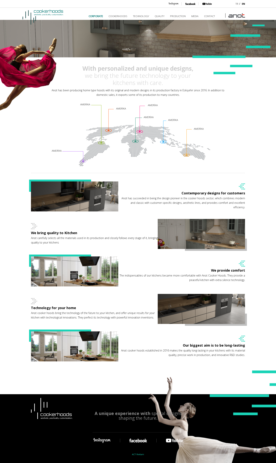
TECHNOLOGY (141, 16)
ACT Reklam (138, 454)
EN (243, 3)
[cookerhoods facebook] (188, 3)
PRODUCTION (178, 16)
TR (236, 3)
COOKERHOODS (118, 16)
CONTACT (209, 16)
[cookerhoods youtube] (205, 3)
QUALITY (159, 16)
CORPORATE (96, 16)
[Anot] (235, 15)
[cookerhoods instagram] (174, 3)
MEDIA (194, 16)
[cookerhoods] (43, 17)
